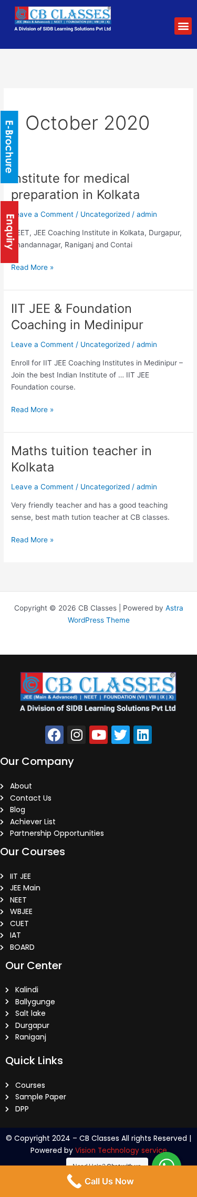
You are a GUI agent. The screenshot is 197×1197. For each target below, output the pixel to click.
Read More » (32, 266)
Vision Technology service (121, 1151)
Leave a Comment (42, 214)
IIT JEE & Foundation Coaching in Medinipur (77, 316)
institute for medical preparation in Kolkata (75, 186)
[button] (183, 26)
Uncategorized (105, 214)
